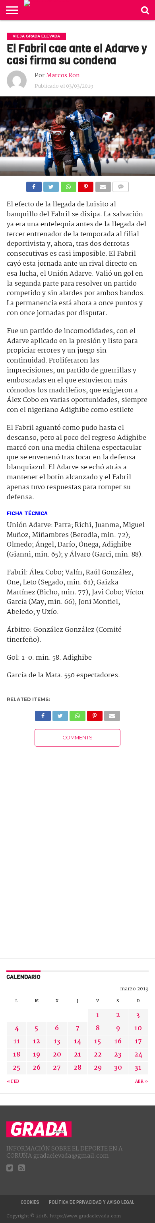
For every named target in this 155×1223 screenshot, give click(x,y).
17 (138, 1041)
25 (16, 1067)
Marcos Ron (63, 75)
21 (77, 1054)
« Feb (13, 1081)
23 (118, 1054)
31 (138, 1067)
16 (118, 1041)
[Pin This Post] (85, 184)
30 (118, 1067)
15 (97, 1041)
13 (57, 1041)
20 (57, 1054)
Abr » (141, 1081)
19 (36, 1054)
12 (36, 1041)
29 (98, 1067)
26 (37, 1067)
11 (17, 1041)
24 (138, 1054)
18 (16, 1054)
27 (57, 1067)
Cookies (30, 1202)
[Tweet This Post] (51, 184)
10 (138, 1028)
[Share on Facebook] (34, 184)
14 (77, 1041)
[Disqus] (77, 846)
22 (98, 1054)
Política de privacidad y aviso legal (91, 1202)
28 (77, 1067)
